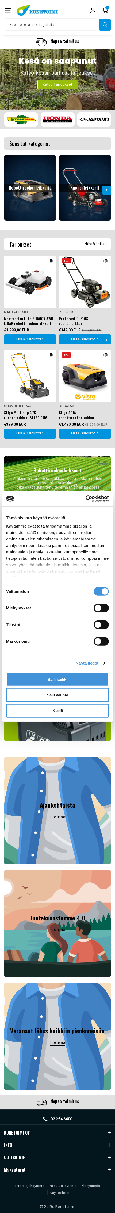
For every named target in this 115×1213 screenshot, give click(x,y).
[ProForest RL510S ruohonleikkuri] (85, 282)
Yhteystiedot (91, 1186)
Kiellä (57, 710)
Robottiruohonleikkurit (30, 188)
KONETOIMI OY (17, 1132)
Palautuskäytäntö (63, 1186)
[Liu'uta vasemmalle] (8, 190)
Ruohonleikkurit (84, 188)
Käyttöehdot (60, 1193)
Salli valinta (57, 695)
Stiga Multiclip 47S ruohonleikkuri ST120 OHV (25, 415)
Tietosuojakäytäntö (28, 1186)
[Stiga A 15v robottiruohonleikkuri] (85, 376)
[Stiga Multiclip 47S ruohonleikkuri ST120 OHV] (30, 376)
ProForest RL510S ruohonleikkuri (73, 321)
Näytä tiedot (87, 663)
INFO (8, 1145)
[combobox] (50, 24)
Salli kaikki (57, 679)
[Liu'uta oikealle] (106, 190)
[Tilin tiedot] (93, 10)
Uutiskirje (14, 1157)
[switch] (101, 608)
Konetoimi (64, 1206)
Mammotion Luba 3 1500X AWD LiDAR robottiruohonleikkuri (28, 321)
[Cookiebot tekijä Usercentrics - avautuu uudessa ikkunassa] (85, 498)
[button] (8, 10)
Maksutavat (15, 1170)
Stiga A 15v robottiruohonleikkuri (77, 415)
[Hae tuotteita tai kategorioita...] (105, 25)
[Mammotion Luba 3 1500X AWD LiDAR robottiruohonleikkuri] (30, 282)
